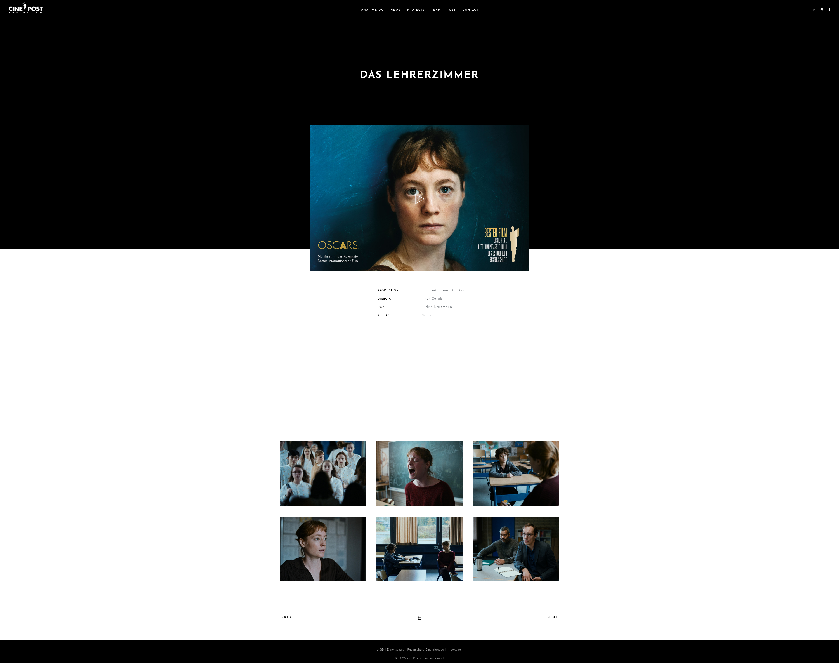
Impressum (454, 649)
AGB (380, 649)
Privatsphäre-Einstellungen (425, 649)
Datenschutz (395, 649)
